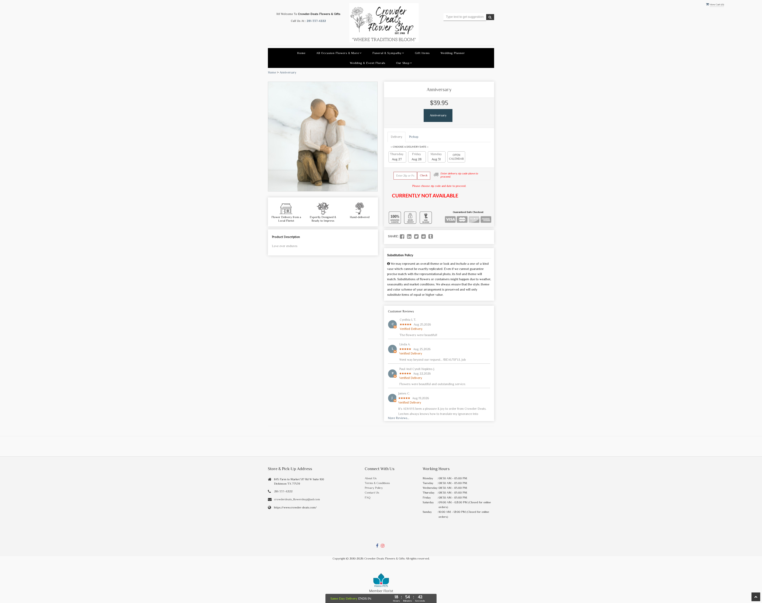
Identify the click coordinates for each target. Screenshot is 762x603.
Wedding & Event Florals (367, 63)
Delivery (396, 137)
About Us (371, 478)
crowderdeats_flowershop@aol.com (297, 499)
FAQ (367, 497)
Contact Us (372, 492)
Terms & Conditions (377, 483)
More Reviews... (398, 418)
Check (424, 175)
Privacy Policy (374, 487)
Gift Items (422, 53)
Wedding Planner (453, 53)
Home (301, 53)
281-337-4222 (316, 20)
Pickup (413, 137)
